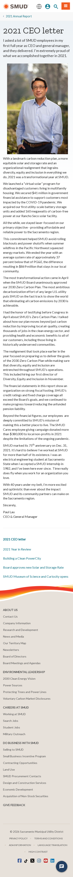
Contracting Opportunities (20, 763)
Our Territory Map (14, 643)
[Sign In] (48, 6)
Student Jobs (11, 727)
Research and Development (20, 629)
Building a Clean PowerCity (22, 558)
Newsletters (11, 649)
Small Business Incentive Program (24, 756)
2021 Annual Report (19, 16)
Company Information (17, 623)
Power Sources (12, 685)
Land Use (9, 769)
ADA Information (20, 845)
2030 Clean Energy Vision (19, 678)
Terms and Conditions (48, 838)
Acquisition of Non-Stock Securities (25, 796)
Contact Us (10, 616)
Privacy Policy (18, 838)
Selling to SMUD (13, 749)
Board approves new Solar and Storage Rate (33, 567)
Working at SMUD (14, 714)
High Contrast (38, 851)
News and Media (13, 636)
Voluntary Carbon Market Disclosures (26, 698)
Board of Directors (14, 656)
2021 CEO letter (14, 539)
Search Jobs (10, 720)
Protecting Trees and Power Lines (24, 692)
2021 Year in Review (17, 549)
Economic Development (18, 789)
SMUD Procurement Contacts (22, 776)
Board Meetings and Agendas (22, 663)
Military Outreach (14, 734)
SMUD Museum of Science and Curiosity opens (35, 576)
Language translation (52, 845)
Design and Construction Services (24, 782)
